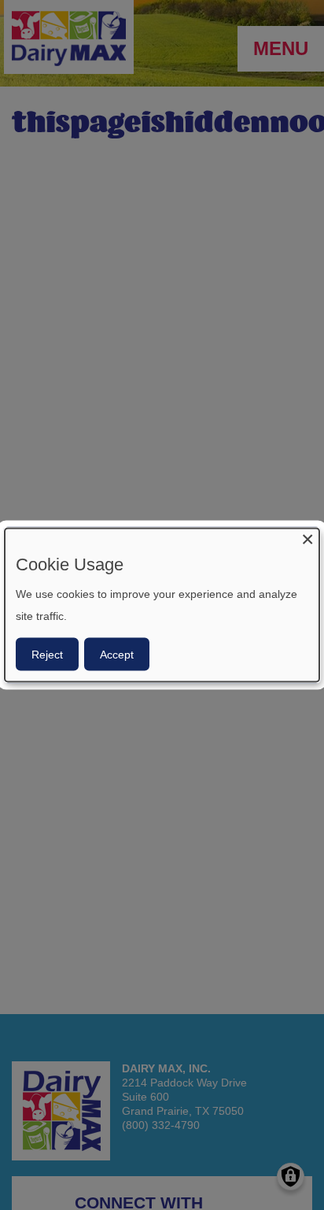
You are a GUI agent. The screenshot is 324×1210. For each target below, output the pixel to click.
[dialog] (162, 605)
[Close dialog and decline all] (307, 538)
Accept (117, 653)
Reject (47, 653)
